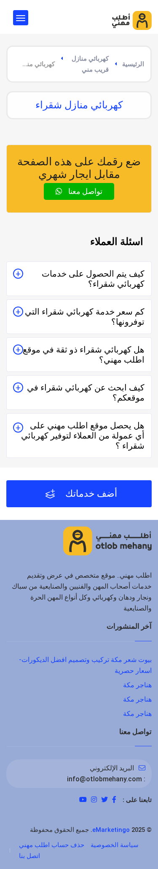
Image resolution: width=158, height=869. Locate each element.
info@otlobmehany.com (104, 779)
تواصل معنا (84, 191)
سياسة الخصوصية (115, 845)
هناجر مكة (137, 685)
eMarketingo (111, 830)
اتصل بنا (29, 856)
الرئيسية (133, 64)
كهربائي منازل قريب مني (90, 64)
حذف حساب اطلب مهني (51, 845)
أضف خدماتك (90, 493)
